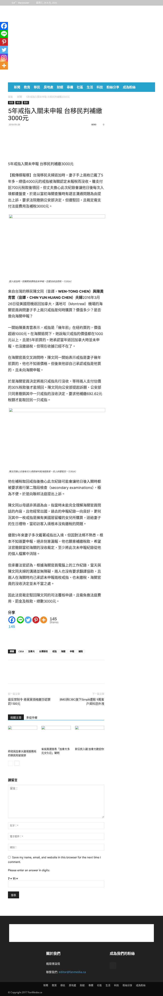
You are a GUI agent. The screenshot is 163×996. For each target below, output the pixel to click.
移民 (37, 87)
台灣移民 (43, 651)
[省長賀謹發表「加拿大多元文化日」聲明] (56, 736)
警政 (26, 102)
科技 (100, 87)
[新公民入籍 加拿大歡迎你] (89, 736)
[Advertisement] (108, 14)
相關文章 (15, 717)
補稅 (81, 651)
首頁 (10, 97)
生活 (90, 87)
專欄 (70, 87)
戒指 (54, 651)
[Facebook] (152, 3)
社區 (80, 87)
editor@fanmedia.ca (72, 972)
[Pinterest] (35, 619)
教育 (27, 87)
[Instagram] (4, 58)
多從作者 (31, 717)
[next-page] (16, 763)
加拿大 (31, 651)
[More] (39, 133)
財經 (60, 87)
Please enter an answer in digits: (29, 870)
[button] (150, 87)
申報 (72, 651)
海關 (63, 651)
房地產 (48, 87)
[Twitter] (30, 133)
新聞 (17, 87)
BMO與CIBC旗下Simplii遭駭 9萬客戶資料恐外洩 (82, 702)
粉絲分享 (113, 87)
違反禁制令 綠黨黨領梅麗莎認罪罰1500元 (29, 702)
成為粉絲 (129, 87)
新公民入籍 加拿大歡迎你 (89, 748)
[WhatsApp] (21, 133)
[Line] (20, 619)
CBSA (21, 651)
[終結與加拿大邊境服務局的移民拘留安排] (22, 737)
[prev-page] (10, 763)
